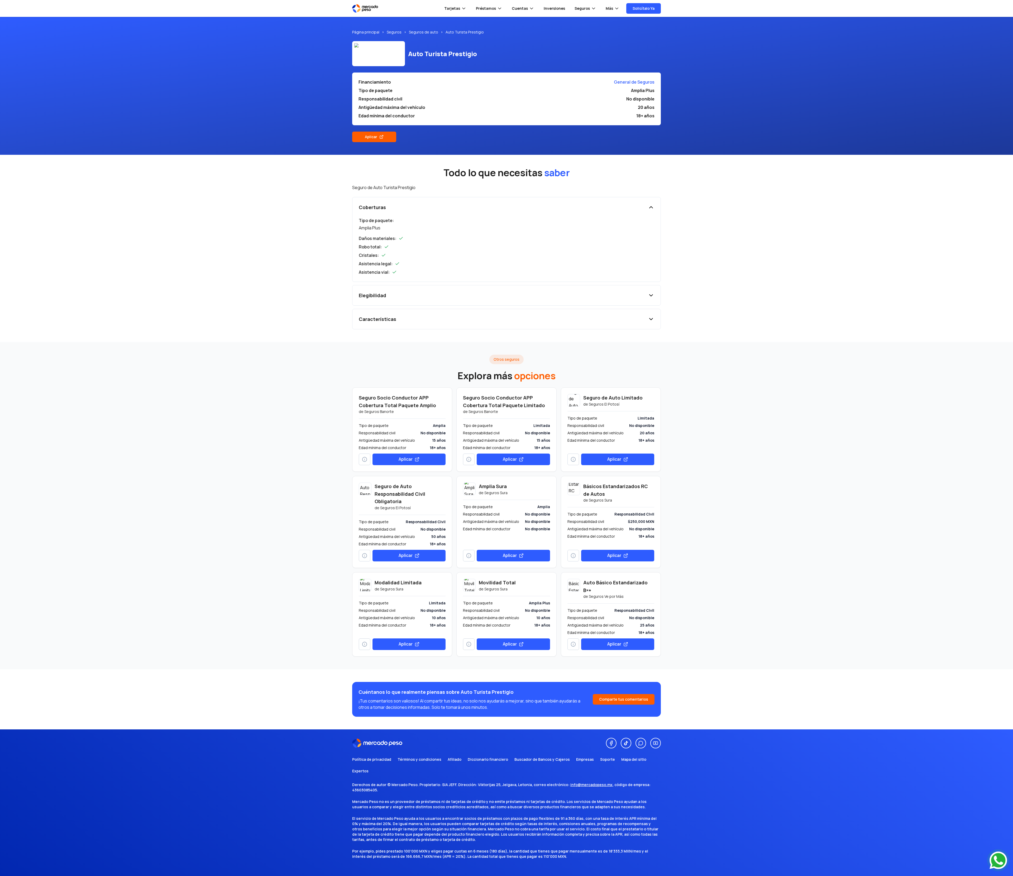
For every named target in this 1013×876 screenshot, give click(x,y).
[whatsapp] (640, 743)
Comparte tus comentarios (623, 699)
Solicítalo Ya (643, 8)
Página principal (365, 32)
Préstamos (486, 8)
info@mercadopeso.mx (591, 784)
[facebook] (611, 743)
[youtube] (655, 743)
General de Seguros (634, 82)
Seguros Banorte (379, 411)
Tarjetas (452, 8)
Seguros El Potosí (604, 404)
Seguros (582, 8)
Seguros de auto (423, 32)
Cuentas (520, 8)
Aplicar (371, 136)
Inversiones (554, 8)
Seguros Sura (496, 492)
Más (609, 8)
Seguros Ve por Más (606, 596)
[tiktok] (626, 743)
